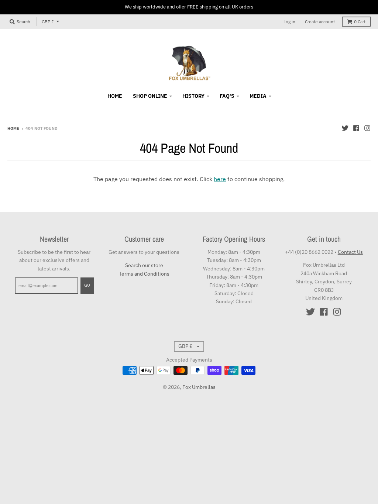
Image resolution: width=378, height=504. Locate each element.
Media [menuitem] (258, 96)
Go (87, 285)
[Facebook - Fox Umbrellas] (356, 128)
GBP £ (48, 21)
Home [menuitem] (114, 96)
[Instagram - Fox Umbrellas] (367, 128)
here (220, 179)
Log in (289, 21)
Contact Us (350, 252)
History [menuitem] (193, 96)
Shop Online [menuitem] (150, 96)
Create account (320, 21)
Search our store (144, 265)
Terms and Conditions (144, 273)
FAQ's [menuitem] (227, 96)
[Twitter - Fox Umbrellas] (345, 128)
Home (13, 128)
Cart (359, 21)
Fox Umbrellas (199, 387)
